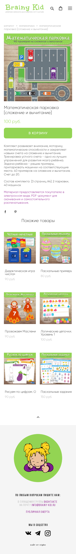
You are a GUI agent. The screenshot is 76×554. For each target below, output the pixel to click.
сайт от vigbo (38, 545)
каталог (9, 25)
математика (26, 25)
